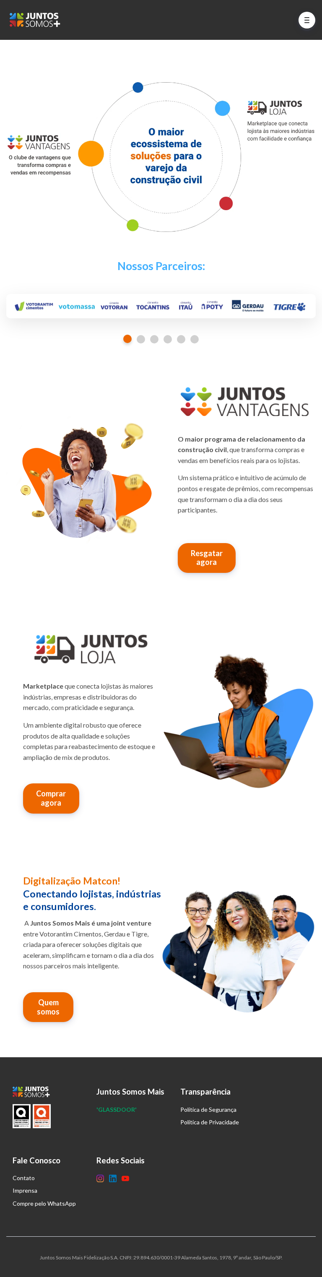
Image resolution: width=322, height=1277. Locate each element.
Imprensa (25, 1190)
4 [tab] (168, 339)
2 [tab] (141, 339)
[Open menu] (307, 20)
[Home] (37, 20)
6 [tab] (194, 339)
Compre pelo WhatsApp (44, 1203)
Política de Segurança (208, 1109)
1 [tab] (127, 339)
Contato (24, 1177)
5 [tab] (181, 339)
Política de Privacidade (209, 1122)
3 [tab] (154, 339)
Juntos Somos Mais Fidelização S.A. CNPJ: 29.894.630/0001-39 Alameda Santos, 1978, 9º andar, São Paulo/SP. (161, 1257)
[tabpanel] (161, 306)
